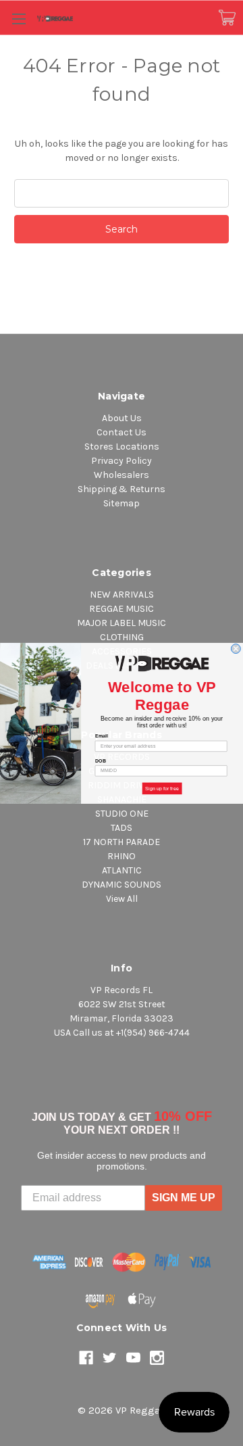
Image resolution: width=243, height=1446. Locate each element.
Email (101, 735)
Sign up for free (162, 788)
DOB (101, 760)
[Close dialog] (235, 648)
